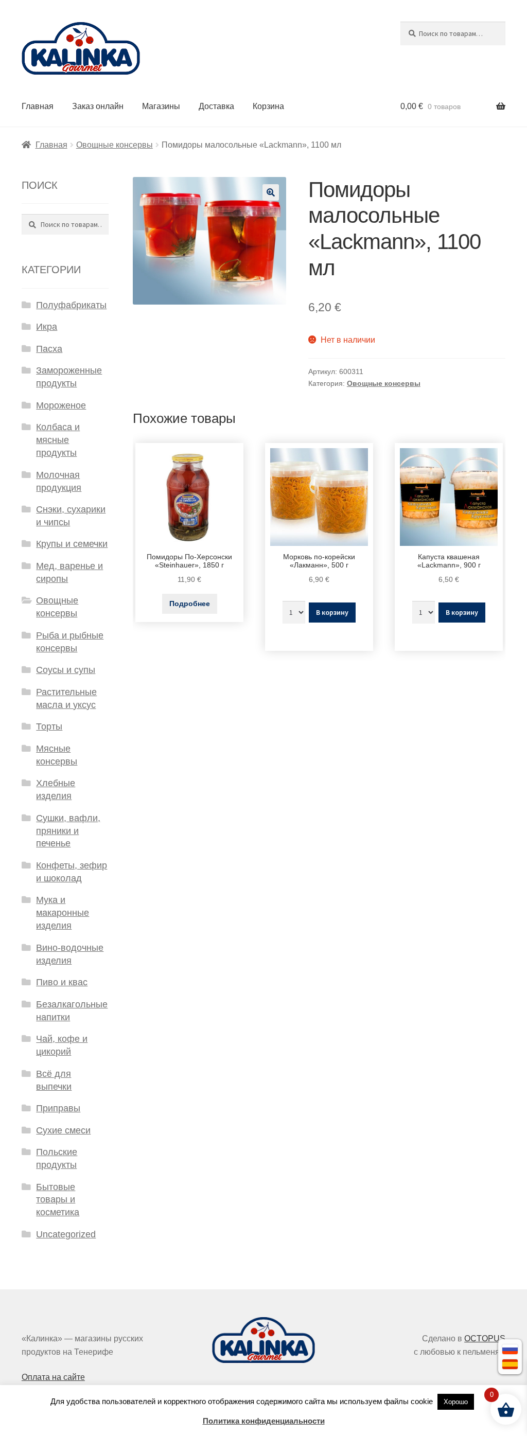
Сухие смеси (63, 1130)
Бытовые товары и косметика (57, 1200)
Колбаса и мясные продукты (58, 440)
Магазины (161, 106)
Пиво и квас (61, 982)
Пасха (49, 349)
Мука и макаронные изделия (62, 913)
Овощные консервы (114, 144)
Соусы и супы (65, 670)
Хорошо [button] (456, 1402)
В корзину (332, 612)
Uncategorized (66, 1234)
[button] (270, 192)
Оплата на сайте (53, 1377)
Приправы (58, 1108)
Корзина (268, 106)
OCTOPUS (484, 1338)
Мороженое (61, 405)
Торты (49, 726)
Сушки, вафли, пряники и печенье (68, 831)
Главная (38, 106)
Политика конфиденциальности (264, 1420)
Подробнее (189, 603)
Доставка (216, 106)
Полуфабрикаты (71, 305)
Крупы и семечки (72, 544)
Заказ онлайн (98, 106)
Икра (46, 327)
